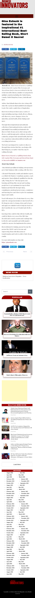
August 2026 (10, 472)
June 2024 (9, 499)
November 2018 (25, 567)
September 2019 (24, 557)
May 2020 (21, 549)
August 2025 (10, 485)
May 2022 (21, 524)
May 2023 (21, 512)
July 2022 (22, 522)
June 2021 (9, 537)
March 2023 (22, 514)
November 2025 (25, 481)
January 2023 (24, 516)
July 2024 (22, 497)
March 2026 (22, 477)
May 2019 (21, 561)
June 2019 (9, 561)
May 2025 (21, 487)
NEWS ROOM (8, 44)
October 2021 (10, 532)
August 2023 (10, 510)
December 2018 (10, 567)
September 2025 (24, 483)
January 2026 (24, 479)
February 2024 (10, 504)
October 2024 (10, 495)
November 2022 (25, 518)
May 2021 (21, 537)
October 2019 (10, 557)
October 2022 (10, 520)
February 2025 (10, 491)
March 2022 (22, 526)
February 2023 (10, 516)
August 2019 (10, 559)
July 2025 (22, 485)
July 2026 (22, 472)
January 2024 (24, 504)
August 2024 (10, 497)
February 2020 (10, 553)
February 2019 (10, 565)
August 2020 (10, 547)
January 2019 (24, 565)
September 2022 (24, 520)
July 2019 (22, 559)
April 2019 (9, 563)
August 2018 (10, 572)
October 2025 (10, 483)
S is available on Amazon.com (17, 158)
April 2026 (9, 477)
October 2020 (10, 545)
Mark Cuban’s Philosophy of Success (17, 369)
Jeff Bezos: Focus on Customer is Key (17, 349)
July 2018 (22, 572)
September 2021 (24, 532)
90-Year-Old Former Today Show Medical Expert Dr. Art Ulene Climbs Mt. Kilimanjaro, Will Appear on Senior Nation (21, 455)
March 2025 (22, 489)
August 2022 (10, 522)
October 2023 (10, 508)
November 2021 (25, 530)
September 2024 (24, 495)
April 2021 (9, 539)
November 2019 (25, 555)
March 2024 (22, 501)
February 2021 (10, 541)
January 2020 (24, 553)
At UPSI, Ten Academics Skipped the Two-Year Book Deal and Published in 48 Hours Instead (21, 428)
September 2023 (24, 508)
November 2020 (25, 543)
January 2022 (24, 528)
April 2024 (9, 501)
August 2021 (10, 534)
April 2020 (9, 551)
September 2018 (24, 570)
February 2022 (10, 528)
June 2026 (9, 475)
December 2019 (10, 555)
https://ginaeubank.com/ (9, 242)
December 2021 (10, 530)
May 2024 (21, 499)
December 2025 (10, 481)
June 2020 (9, 549)
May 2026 (21, 475)
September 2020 (24, 545)
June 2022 (9, 524)
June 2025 (9, 487)
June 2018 (9, 574)
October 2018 (10, 570)
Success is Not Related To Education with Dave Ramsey (17, 329)
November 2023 (25, 506)
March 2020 (22, 551)
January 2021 (24, 541)
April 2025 (9, 489)
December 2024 (10, 493)
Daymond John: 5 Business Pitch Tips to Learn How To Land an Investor (17, 308)
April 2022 (9, 526)
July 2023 (22, 510)
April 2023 (9, 514)
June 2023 (9, 512)
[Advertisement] (14, 390)
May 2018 (21, 574)
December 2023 (10, 506)
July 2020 (22, 547)
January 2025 (24, 491)
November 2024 (25, 493)
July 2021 (22, 534)
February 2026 (10, 479)
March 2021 (22, 539)
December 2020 (10, 543)
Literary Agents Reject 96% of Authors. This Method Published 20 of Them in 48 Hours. (21, 419)
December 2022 (10, 518)
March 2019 (22, 563)
